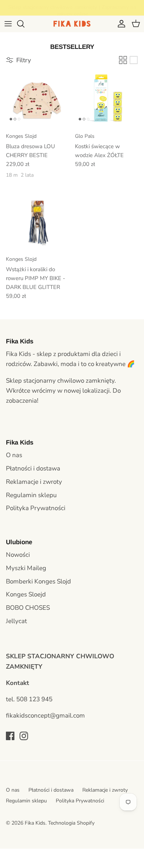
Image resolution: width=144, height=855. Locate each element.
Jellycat (16, 621)
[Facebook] (10, 736)
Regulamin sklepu (31, 495)
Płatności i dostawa (33, 468)
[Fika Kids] (72, 24)
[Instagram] (24, 736)
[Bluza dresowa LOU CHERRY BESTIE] (37, 98)
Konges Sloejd (26, 594)
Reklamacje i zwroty (34, 482)
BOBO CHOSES (28, 607)
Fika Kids (35, 822)
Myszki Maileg (26, 568)
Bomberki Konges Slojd (38, 581)
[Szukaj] (24, 24)
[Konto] (120, 24)
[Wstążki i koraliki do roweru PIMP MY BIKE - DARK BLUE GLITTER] (37, 221)
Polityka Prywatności (35, 508)
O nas (14, 455)
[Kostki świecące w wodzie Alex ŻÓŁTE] (106, 98)
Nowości (18, 554)
